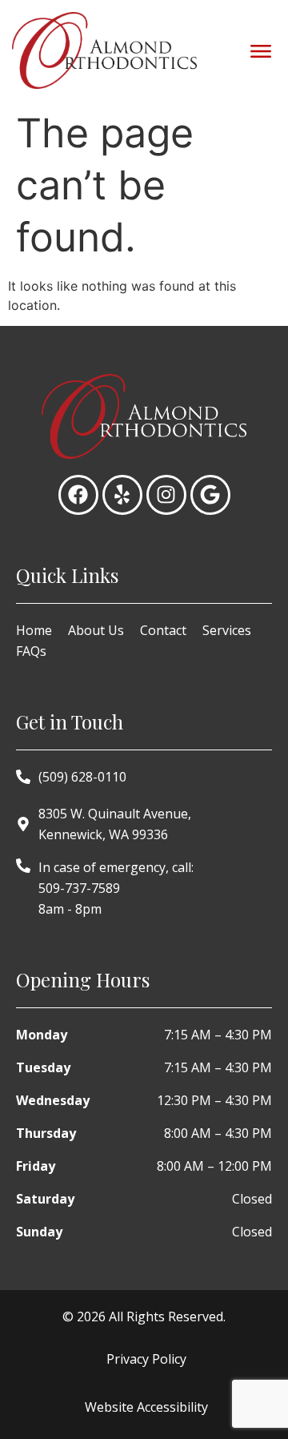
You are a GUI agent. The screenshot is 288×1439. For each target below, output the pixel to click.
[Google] (210, 495)
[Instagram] (166, 495)
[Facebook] (78, 495)
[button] (260, 50)
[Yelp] (122, 495)
